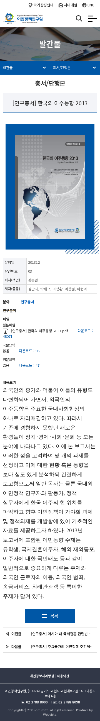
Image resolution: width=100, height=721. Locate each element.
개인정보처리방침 (42, 675)
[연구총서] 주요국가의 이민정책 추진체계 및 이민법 (62, 646)
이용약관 (63, 675)
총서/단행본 (62, 67)
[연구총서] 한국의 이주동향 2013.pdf (39, 330)
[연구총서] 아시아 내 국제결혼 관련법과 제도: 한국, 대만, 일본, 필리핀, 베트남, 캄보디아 (62, 633)
